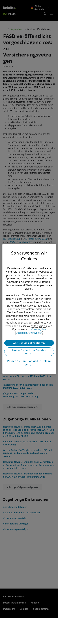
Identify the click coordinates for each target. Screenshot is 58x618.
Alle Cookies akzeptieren (29, 343)
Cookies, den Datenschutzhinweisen (31, 331)
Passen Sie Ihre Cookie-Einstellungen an (29, 362)
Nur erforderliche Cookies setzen (29, 352)
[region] (29, 309)
